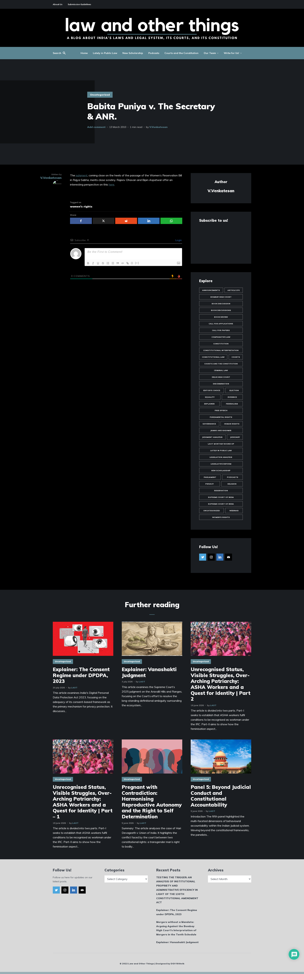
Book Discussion (221, 304)
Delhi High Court (221, 377)
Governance (209, 424)
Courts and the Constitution (181, 53)
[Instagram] (211, 557)
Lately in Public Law (105, 53)
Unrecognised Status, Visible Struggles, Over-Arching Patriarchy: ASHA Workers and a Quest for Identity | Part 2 (220, 684)
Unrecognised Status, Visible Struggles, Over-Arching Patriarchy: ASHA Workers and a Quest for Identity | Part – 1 (82, 802)
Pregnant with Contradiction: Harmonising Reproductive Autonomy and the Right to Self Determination (152, 802)
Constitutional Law (213, 357)
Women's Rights (221, 517)
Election (234, 390)
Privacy (209, 484)
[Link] (127, 263)
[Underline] (98, 263)
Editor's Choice (211, 390)
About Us (57, 4)
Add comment (96, 127)
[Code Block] (122, 263)
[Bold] (88, 263)
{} (132, 263)
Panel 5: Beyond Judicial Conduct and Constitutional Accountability (221, 796)
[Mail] (228, 557)
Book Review (221, 317)
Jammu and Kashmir (220, 430)
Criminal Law (221, 370)
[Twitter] (202, 557)
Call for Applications (221, 324)
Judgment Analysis (212, 437)
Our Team (210, 53)
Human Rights (231, 424)
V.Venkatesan (158, 127)
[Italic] (93, 263)
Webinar (234, 510)
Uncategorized (100, 94)
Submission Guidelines (79, 4)
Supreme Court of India (221, 497)
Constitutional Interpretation (221, 350)
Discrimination (221, 384)
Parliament (210, 477)
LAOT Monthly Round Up (221, 444)
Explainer (209, 404)
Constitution (221, 344)
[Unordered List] (112, 263)
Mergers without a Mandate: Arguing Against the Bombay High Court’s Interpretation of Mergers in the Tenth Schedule (176, 928)
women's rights (81, 206)
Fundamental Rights (221, 417)
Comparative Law (220, 337)
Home (84, 53)
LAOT (74, 687)
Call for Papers (221, 330)
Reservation (221, 490)
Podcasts (153, 53)
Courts (236, 357)
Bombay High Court (221, 297)
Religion (231, 484)
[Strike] (102, 263)
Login (178, 240)
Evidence (232, 397)
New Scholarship (132, 53)
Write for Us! (231, 53)
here (111, 184)
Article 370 (233, 290)
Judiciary (235, 437)
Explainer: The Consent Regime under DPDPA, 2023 (81, 675)
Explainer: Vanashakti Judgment (149, 672)
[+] (137, 263)
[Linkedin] (219, 557)
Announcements (211, 290)
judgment (81, 175)
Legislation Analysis (221, 457)
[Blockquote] (117, 263)
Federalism (232, 404)
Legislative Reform (221, 464)
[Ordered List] (107, 263)
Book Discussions (221, 310)
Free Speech (221, 410)
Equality (209, 397)
